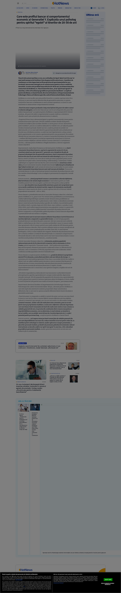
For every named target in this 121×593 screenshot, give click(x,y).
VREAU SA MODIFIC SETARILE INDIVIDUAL (107, 584)
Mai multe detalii (19, 579)
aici (24, 586)
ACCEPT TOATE (108, 579)
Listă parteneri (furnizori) (58, 583)
